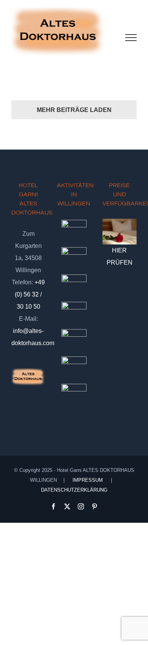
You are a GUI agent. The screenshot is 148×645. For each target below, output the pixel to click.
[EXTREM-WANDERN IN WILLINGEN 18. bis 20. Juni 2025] (74, 314)
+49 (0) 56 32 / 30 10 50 (30, 294)
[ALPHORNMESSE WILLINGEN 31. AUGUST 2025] (74, 232)
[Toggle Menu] (131, 37)
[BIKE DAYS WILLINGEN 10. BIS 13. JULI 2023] (74, 287)
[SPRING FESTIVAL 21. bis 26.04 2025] (74, 369)
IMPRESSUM (87, 480)
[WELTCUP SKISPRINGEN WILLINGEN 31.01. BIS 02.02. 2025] (74, 396)
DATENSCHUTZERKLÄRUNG (74, 490)
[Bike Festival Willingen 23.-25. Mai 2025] (74, 341)
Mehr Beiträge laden (74, 110)
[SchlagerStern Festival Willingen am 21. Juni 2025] (74, 259)
